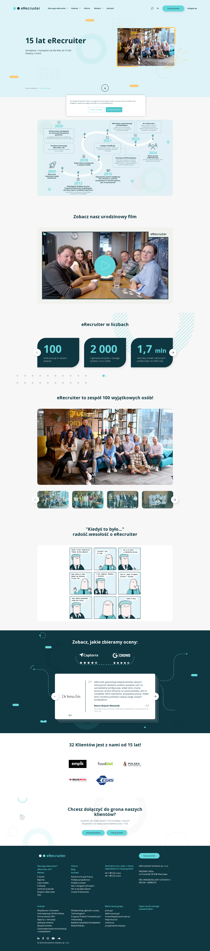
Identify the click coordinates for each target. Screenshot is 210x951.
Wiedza (97, 8)
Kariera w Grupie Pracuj (82, 876)
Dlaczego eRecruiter (57, 8)
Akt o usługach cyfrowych (82, 885)
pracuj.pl (109, 910)
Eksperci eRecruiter (46, 892)
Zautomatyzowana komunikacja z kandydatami (51, 930)
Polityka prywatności (80, 879)
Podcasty (41, 885)
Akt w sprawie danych (81, 889)
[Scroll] (105, 88)
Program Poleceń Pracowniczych (86, 916)
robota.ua (109, 922)
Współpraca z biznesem (48, 910)
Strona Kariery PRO (46, 916)
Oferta (87, 8)
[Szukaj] (152, 8)
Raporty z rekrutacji (46, 919)
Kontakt (110, 8)
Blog (73, 869)
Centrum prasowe (45, 889)
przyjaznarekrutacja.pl (115, 925)
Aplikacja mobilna (45, 922)
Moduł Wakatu (77, 925)
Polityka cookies (78, 882)
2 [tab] (106, 376)
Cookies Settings (96, 110)
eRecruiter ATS (44, 869)
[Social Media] (38, 938)
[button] (105, 266)
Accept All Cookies (114, 110)
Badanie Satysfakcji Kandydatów (85, 922)
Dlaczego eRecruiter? (47, 866)
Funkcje (74, 8)
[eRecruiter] (26, 8)
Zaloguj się (192, 8)
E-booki (40, 876)
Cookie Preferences (80, 892)
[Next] (172, 352)
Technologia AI (78, 913)
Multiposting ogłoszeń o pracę (85, 910)
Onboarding (76, 919)
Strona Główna (31, 88)
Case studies (43, 882)
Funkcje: (41, 906)
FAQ (39, 895)
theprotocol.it (111, 919)
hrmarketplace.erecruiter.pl (117, 916)
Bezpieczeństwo (44, 925)
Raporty (41, 879)
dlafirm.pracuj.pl (112, 913)
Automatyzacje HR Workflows (50, 913)
